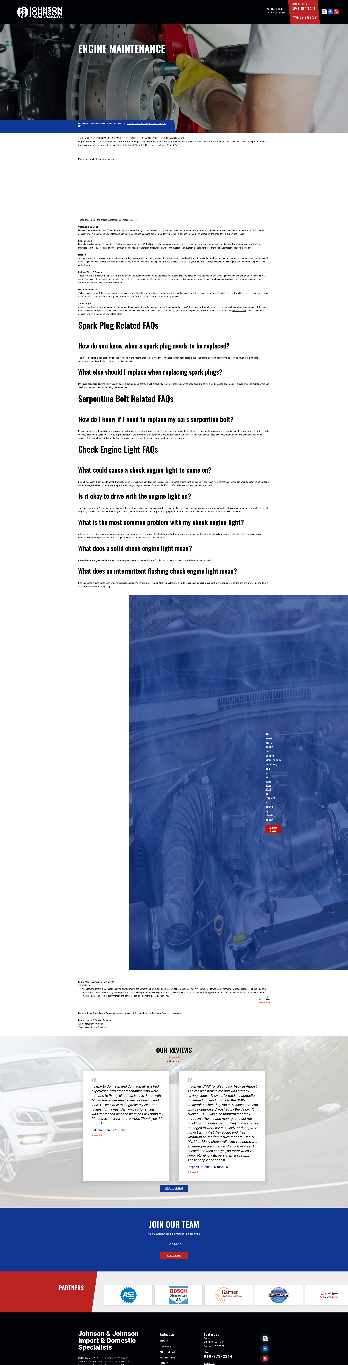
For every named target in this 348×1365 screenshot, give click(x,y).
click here (174, 1255)
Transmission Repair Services (92, 1027)
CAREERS (165, 1346)
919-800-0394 (309, 17)
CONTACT (165, 1363)
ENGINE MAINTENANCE (172, 138)
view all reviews (174, 1188)
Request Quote (273, 829)
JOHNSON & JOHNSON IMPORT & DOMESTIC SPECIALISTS (109, 138)
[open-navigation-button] (8, 12)
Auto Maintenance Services (91, 1023)
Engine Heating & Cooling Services (94, 1020)
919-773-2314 (308, 8)
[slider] (264, 1002)
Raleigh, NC (108, 982)
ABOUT (163, 1341)
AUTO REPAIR (167, 1352)
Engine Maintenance (87, 982)
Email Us (209, 1363)
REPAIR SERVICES (150, 138)
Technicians (174, 1243)
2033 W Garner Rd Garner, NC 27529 (142, 124)
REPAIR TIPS (167, 1357)
